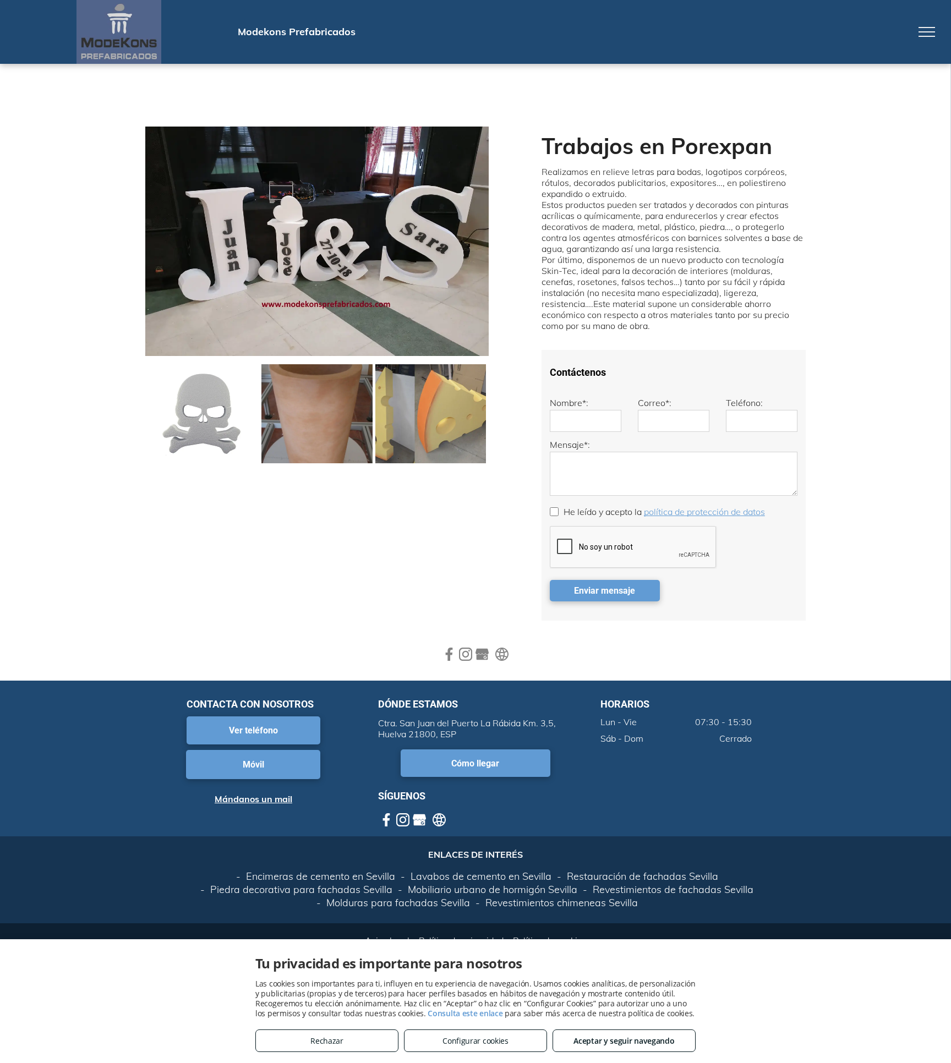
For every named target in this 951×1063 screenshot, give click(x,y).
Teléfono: (744, 402)
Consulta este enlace (465, 1013)
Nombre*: (569, 402)
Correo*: (654, 402)
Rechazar (326, 1040)
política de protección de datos (704, 511)
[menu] (926, 32)
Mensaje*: (570, 444)
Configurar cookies (475, 1040)
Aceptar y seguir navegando (623, 1040)
